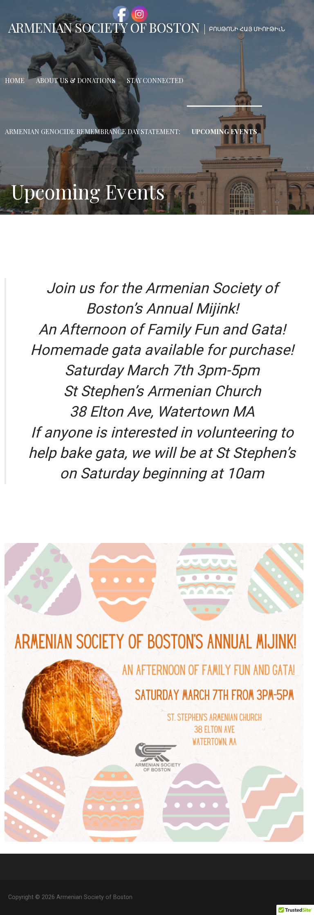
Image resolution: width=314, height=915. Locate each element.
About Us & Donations (75, 80)
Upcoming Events (224, 131)
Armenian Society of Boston (104, 27)
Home (15, 80)
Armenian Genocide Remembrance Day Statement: (92, 131)
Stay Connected (155, 80)
